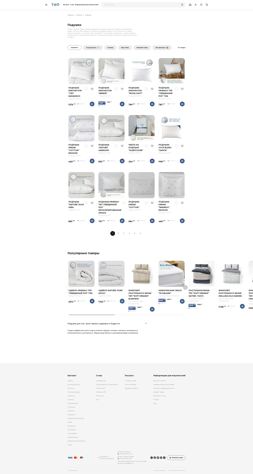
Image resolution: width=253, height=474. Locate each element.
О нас (72, 4)
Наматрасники (73, 403)
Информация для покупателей (86, 4)
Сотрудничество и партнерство (107, 384)
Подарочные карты (131, 388)
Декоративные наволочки (76, 441)
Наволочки (71, 396)
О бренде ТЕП (101, 380)
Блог (97, 399)
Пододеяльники (73, 437)
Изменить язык (177, 457)
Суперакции (72, 429)
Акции (70, 444)
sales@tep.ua (129, 463)
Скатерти (71, 411)
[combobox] (143, 4)
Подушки (71, 399)
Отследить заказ (130, 380)
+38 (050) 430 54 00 (126, 454)
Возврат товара (158, 392)
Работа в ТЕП (100, 388)
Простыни (71, 388)
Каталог (66, 4)
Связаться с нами (159, 396)
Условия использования (159, 470)
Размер (110, 47)
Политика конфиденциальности (164, 388)
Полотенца (71, 407)
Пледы (70, 422)
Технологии (100, 396)
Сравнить (74, 47)
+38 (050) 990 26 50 (126, 458)
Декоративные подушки (76, 418)
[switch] (86, 89)
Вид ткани (125, 47)
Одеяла (70, 380)
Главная (70, 15)
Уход (155, 403)
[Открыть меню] (46, 5)
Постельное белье (74, 392)
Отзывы (156, 399)
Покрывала (71, 414)
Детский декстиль (74, 384)
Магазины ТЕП (101, 392)
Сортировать (91, 47)
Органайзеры (72, 433)
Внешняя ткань (142, 47)
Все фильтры (160, 47)
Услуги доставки (130, 384)
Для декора (72, 426)
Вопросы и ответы (159, 380)
